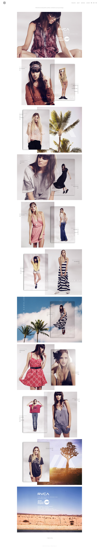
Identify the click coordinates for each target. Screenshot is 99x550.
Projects (74, 2)
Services (83, 2)
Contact (88, 2)
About (78, 2)
